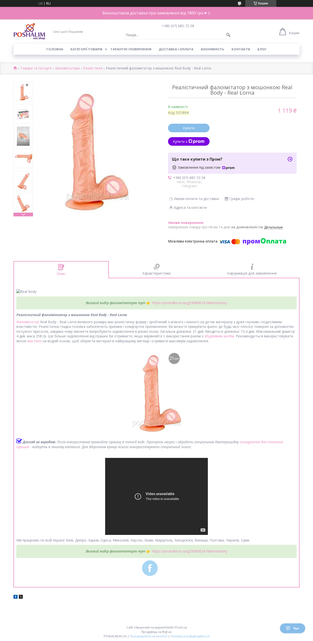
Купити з (180, 141)
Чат (296, 628)
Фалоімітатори (67, 68)
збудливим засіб (218, 336)
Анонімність (212, 49)
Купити (189, 128)
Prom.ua (181, 627)
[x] (21, 597)
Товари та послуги (35, 68)
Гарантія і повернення (131, 49)
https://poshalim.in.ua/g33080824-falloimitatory (189, 302)
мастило (34, 341)
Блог (262, 49)
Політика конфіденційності (190, 636)
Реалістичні (92, 68)
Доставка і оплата (176, 49)
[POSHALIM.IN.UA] (29, 31)
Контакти (241, 49)
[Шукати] (228, 35)
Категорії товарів (86, 49)
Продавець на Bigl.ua (156, 632)
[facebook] (15, 597)
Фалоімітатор (27, 322)
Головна (54, 49)
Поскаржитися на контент (149, 636)
